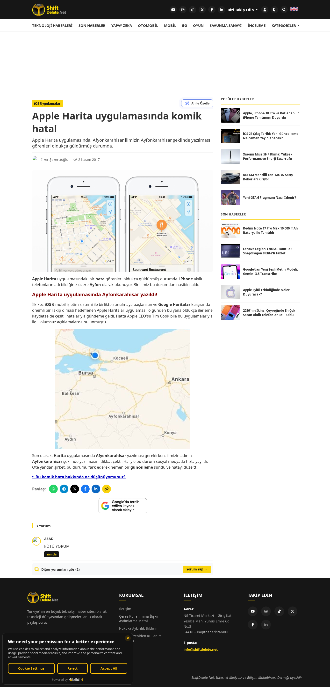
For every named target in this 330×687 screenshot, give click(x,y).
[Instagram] (266, 611)
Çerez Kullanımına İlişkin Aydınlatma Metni (139, 618)
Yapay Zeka (121, 25)
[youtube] (173, 9)
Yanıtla (52, 554)
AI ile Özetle (200, 103)
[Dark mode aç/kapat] (274, 9)
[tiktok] (192, 9)
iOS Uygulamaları (47, 103)
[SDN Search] (284, 9)
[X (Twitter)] (292, 611)
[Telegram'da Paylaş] (64, 489)
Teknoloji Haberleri (52, 25)
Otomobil (148, 25)
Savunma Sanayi (226, 25)
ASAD (48, 538)
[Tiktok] (279, 611)
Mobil (170, 25)
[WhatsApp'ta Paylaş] (53, 489)
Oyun (198, 25)
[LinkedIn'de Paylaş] (96, 489)
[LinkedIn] (266, 624)
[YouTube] (253, 611)
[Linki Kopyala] (106, 489)
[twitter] (202, 9)
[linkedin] (221, 9)
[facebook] (211, 9)
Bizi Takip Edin (241, 9)
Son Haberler (92, 25)
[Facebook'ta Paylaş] (85, 489)
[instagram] (183, 9)
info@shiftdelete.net (201, 649)
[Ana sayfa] (49, 10)
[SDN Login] (264, 9)
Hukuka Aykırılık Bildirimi (139, 628)
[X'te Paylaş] (74, 489)
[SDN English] (294, 9)
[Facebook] (253, 624)
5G (184, 25)
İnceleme (256, 25)
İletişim (125, 608)
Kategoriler (284, 25)
